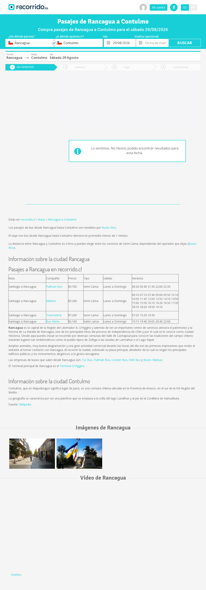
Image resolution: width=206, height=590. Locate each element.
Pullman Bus (54, 286)
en (193, 7)
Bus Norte (53, 321)
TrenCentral (53, 315)
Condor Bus (119, 360)
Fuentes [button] (16, 575)
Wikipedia (25, 404)
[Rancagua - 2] (79, 454)
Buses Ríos (109, 227)
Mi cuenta (158, 7)
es (184, 7)
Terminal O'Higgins (72, 366)
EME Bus (134, 360)
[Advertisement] (26, 139)
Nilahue (51, 301)
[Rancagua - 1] (32, 454)
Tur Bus (87, 360)
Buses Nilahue (152, 360)
